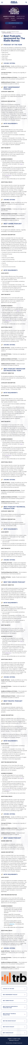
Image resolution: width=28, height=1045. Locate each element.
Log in (14, 26)
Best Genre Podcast (8, 1000)
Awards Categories (9, 16)
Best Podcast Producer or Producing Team (10, 1007)
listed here (8, 175)
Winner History (21, 16)
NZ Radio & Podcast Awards (13, 31)
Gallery (13, 18)
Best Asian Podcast (8, 1032)
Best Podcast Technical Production (9, 1014)
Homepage (3, 31)
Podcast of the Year (8, 988)
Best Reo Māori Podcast (9, 1020)
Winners (6, 18)
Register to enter (14, 23)
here (21, 164)
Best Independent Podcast (10, 994)
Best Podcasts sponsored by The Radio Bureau (12, 33)
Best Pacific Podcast (8, 1026)
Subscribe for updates (17, 19)
